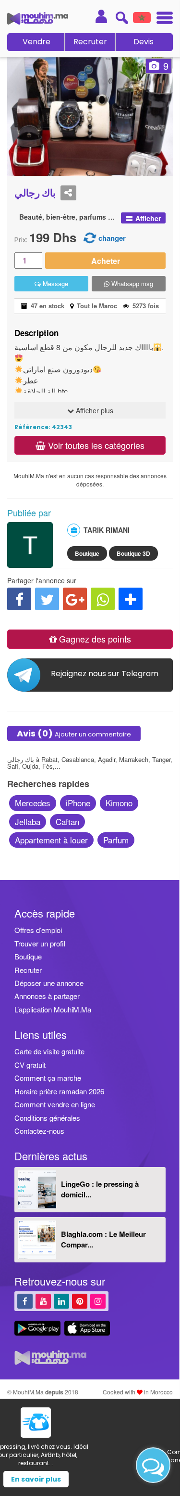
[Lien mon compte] (101, 16)
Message (54, 283)
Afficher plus (93, 410)
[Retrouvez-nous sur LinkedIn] (61, 1301)
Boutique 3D (133, 553)
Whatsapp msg (131, 283)
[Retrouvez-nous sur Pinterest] (80, 1301)
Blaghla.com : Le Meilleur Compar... (103, 1239)
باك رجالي (35, 192)
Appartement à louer (51, 840)
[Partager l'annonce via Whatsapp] (103, 599)
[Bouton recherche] (122, 17)
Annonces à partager (47, 996)
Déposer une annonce (49, 983)
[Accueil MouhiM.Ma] (37, 18)
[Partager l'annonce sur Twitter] (47, 599)
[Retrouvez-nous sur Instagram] (98, 1301)
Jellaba (27, 821)
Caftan (67, 821)
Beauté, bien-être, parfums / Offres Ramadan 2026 (67, 217)
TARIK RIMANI (107, 530)
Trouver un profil (39, 943)
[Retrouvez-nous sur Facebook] (25, 1301)
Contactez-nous (39, 1131)
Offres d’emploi (38, 930)
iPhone (78, 803)
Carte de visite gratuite (49, 1051)
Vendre (36, 41)
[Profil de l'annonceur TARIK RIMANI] (30, 563)
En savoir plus (90, 1479)
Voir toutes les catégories (95, 445)
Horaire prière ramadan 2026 (59, 1091)
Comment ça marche (47, 1078)
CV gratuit (30, 1065)
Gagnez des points (94, 638)
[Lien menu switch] (162, 19)
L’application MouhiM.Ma (52, 1009)
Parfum (116, 840)
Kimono (119, 803)
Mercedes (32, 803)
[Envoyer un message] (153, 1465)
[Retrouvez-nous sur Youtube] (43, 1301)
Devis (143, 41)
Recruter (90, 41)
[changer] (89, 237)
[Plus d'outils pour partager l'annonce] (131, 599)
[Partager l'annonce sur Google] (75, 599)
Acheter (105, 260)
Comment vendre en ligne (54, 1104)
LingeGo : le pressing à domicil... (100, 1189)
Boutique (87, 553)
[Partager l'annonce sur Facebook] (19, 599)
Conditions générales (47, 1118)
